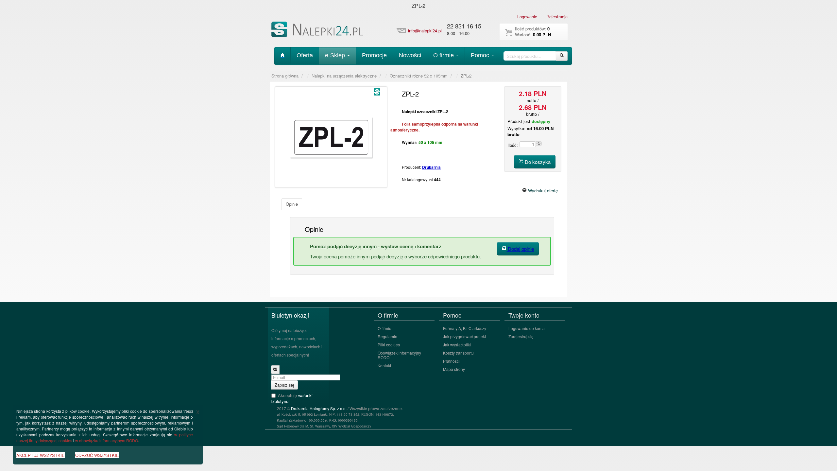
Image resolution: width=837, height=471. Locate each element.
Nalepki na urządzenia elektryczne (344, 76)
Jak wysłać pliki (457, 344)
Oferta (305, 55)
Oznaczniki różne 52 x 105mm (419, 76)
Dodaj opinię (520, 248)
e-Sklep (336, 55)
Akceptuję (292, 398)
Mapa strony (454, 369)
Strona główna (285, 76)
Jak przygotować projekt (464, 336)
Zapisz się (284, 385)
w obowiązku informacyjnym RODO (106, 440)
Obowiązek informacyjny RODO (399, 355)
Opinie (292, 204)
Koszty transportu (458, 353)
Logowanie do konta (526, 328)
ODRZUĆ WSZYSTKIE (97, 455)
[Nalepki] (318, 30)
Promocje (374, 55)
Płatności (451, 361)
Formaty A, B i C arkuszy (464, 328)
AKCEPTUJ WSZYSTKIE (40, 455)
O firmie (444, 55)
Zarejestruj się (521, 336)
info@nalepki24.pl (425, 30)
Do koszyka (537, 161)
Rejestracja (557, 16)
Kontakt (384, 365)
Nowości (410, 55)
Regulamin (387, 336)
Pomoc (481, 55)
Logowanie (527, 16)
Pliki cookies (389, 344)
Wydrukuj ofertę (542, 190)
